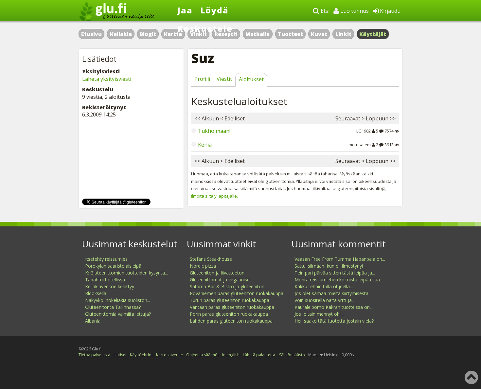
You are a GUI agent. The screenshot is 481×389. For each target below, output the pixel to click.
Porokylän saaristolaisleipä (113, 266)
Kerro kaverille (169, 355)
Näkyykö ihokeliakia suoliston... (117, 300)
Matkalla (257, 34)
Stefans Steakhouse (211, 259)
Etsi (324, 10)
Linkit (343, 34)
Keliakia (121, 34)
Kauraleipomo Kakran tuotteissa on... (333, 307)
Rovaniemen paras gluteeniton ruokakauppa (236, 293)
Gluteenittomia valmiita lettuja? (118, 314)
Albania (92, 321)
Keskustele (205, 28)
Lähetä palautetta (259, 355)
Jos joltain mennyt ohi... (319, 314)
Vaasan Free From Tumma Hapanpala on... (339, 259)
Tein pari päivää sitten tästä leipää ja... (334, 273)
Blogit (148, 34)
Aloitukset (251, 79)
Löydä (214, 10)
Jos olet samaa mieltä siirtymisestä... (332, 293)
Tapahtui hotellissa (105, 279)
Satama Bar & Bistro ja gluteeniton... (228, 286)
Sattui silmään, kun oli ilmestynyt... (330, 266)
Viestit (224, 78)
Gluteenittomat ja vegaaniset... (222, 279)
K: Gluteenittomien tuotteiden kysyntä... (126, 273)
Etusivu (91, 34)
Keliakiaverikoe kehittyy (109, 286)
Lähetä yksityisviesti (106, 78)
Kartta (173, 34)
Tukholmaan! (214, 130)
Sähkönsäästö (292, 355)
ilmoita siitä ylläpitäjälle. (214, 196)
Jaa (185, 10)
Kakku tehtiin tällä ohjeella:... (324, 286)
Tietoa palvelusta (94, 355)
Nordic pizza (203, 266)
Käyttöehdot (141, 355)
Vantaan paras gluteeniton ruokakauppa (232, 307)
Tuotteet (290, 34)
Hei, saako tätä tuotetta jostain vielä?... (335, 321)
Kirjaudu (390, 10)
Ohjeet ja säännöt (202, 355)
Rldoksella (95, 293)
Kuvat (319, 34)
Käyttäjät (372, 34)
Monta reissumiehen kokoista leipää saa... (338, 279)
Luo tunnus (354, 10)
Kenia (205, 144)
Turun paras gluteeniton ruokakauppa (229, 300)
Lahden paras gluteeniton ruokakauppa (231, 321)
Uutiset (120, 355)
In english (231, 355)
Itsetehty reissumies (106, 259)
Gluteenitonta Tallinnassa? (113, 307)
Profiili (202, 78)
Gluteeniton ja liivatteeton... (218, 273)
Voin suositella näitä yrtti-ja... (324, 300)
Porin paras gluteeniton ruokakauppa (229, 314)
